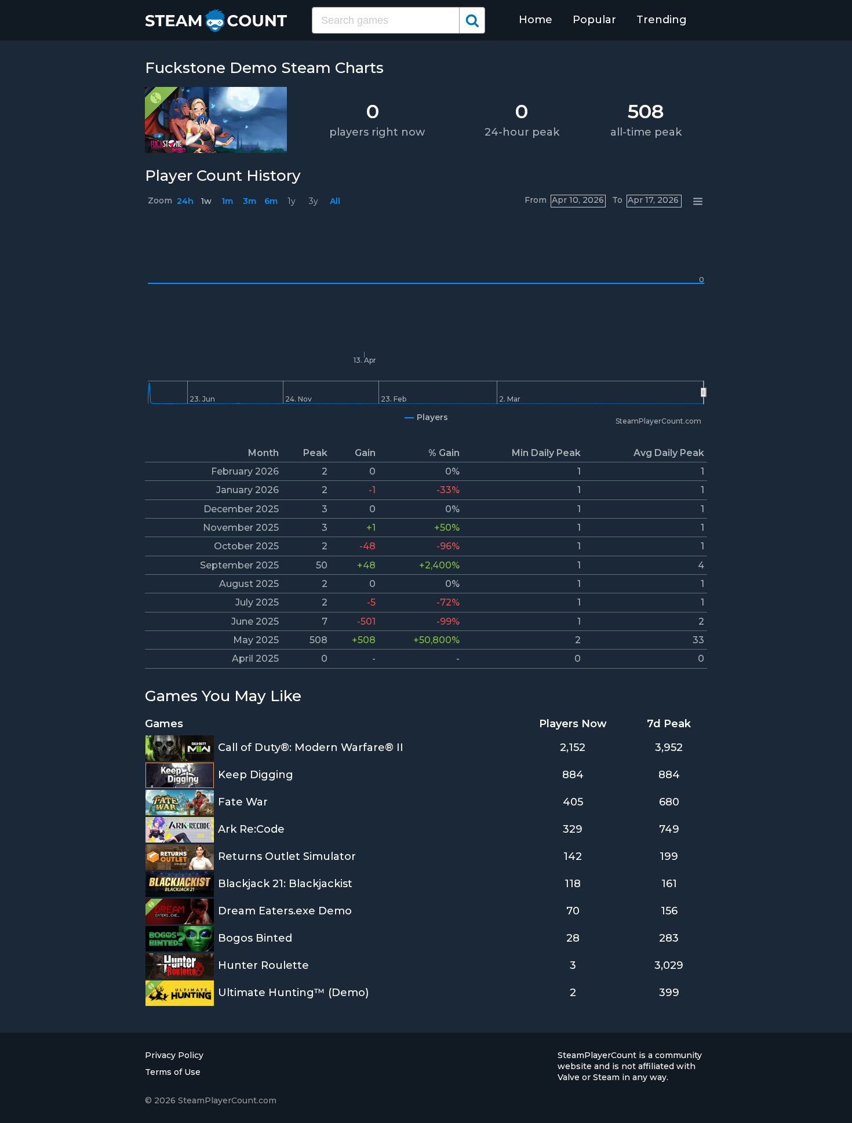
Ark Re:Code (251, 829)
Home (535, 19)
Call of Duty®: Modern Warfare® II (310, 747)
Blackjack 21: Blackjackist (285, 883)
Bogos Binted (255, 938)
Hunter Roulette (263, 965)
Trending (661, 19)
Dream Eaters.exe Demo (285, 911)
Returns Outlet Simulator (287, 856)
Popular (594, 19)
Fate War (243, 802)
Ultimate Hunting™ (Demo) (293, 992)
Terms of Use (173, 1072)
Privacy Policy (174, 1055)
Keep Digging (255, 774)
